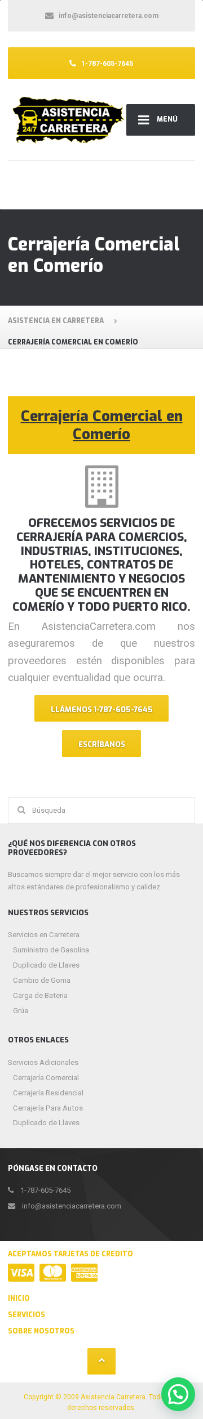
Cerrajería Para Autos (48, 1108)
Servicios (26, 1314)
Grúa (20, 1010)
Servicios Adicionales (43, 1062)
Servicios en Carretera (44, 934)
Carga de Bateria (40, 995)
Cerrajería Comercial (46, 1077)
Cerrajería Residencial (48, 1093)
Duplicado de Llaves (46, 965)
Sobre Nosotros (41, 1331)
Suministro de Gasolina (51, 950)
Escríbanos (101, 744)
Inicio (19, 1298)
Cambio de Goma (41, 980)
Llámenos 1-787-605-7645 (102, 709)
